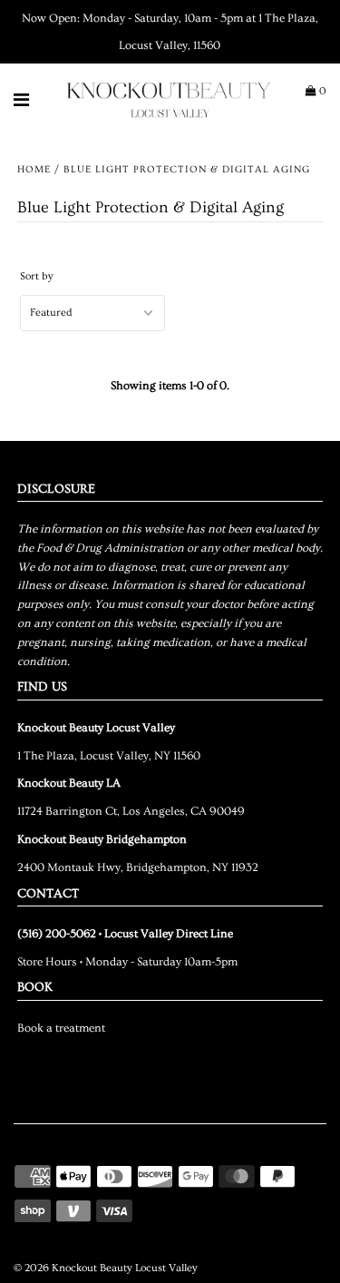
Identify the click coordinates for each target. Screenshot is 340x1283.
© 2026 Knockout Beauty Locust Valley (106, 1268)
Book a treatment (61, 1028)
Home (34, 169)
